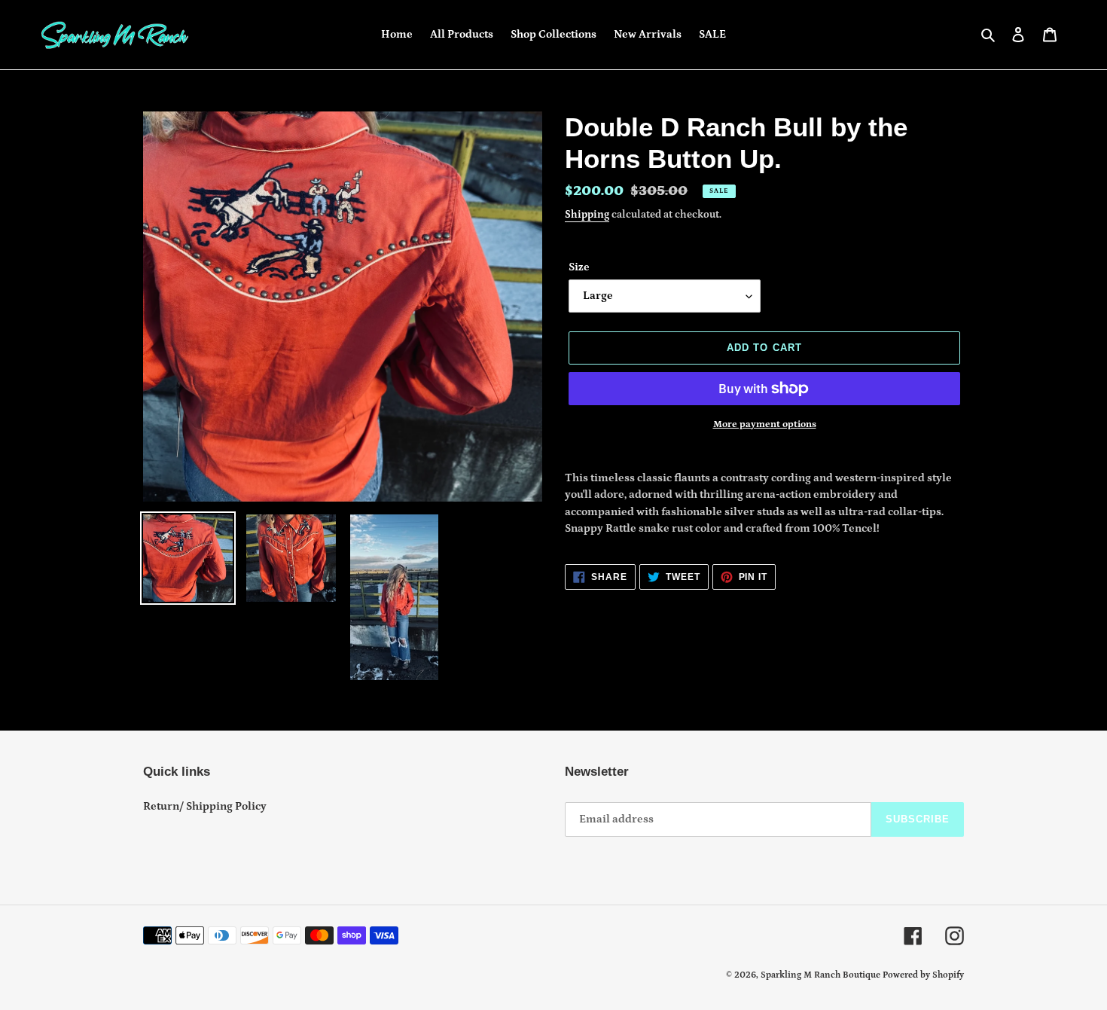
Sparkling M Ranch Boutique (822, 975)
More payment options (764, 424)
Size (579, 267)
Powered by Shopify (923, 975)
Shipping (587, 215)
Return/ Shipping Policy (205, 806)
